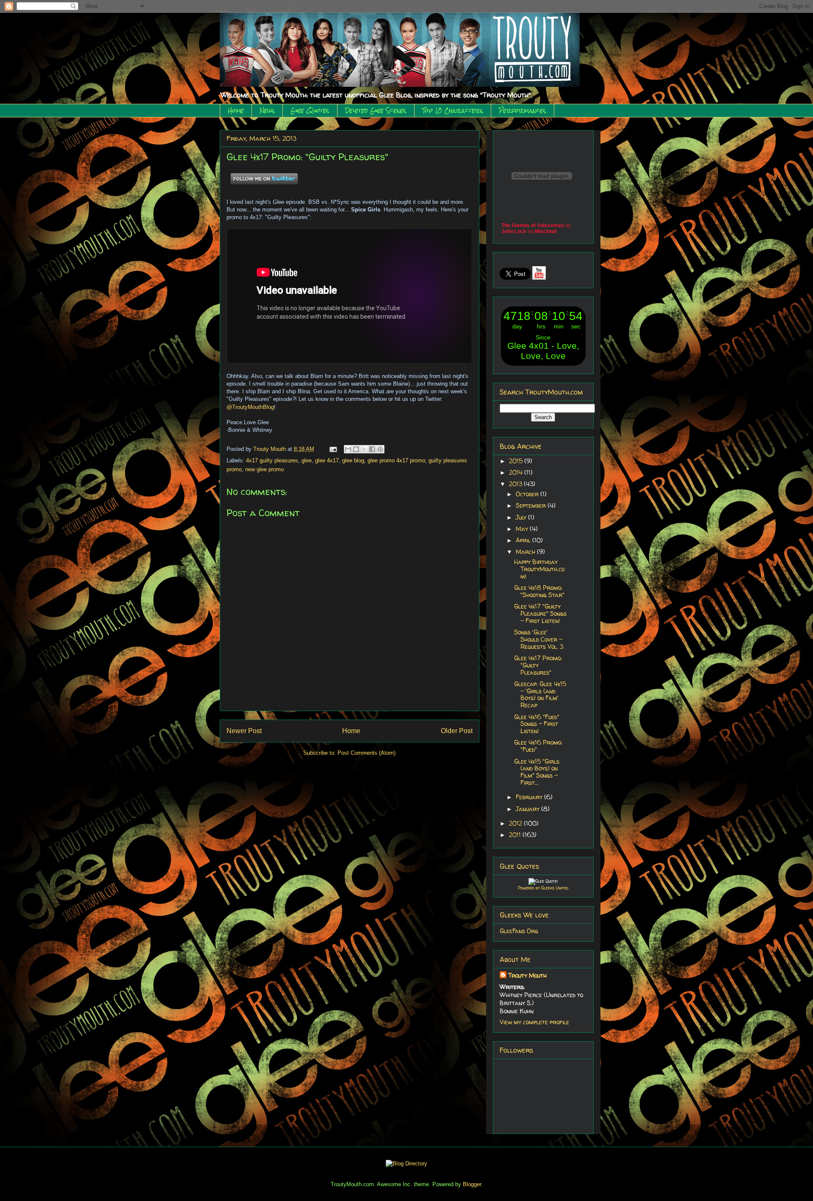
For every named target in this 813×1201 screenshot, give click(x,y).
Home (236, 111)
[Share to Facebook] (372, 449)
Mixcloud (545, 231)
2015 (516, 461)
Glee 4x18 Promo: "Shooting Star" (539, 591)
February (530, 797)
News (267, 111)
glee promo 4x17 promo (396, 460)
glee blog (353, 460)
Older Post (457, 730)
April (524, 540)
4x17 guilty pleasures (272, 460)
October (528, 494)
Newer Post (244, 730)
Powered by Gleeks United (543, 888)
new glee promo (264, 469)
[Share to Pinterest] (380, 449)
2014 (516, 472)
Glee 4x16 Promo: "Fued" (538, 745)
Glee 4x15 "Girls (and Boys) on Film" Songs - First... (536, 772)
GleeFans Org (519, 931)
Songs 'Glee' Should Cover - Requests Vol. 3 (538, 639)
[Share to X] (364, 449)
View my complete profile (534, 1022)
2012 (516, 823)
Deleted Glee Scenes (375, 111)
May (523, 529)
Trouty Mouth (270, 449)
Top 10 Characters (452, 111)
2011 (516, 835)
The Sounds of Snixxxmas (532, 225)
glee (306, 460)
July (522, 517)
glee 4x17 (327, 460)
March (526, 552)
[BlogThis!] (356, 449)
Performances (522, 111)
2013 (516, 484)
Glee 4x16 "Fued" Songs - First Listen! (536, 724)
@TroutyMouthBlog (250, 407)
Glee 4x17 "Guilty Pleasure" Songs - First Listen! (540, 613)
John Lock (513, 231)
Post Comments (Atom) (366, 753)
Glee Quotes (309, 111)
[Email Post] (333, 449)
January (528, 809)
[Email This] (348, 449)
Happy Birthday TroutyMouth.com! (539, 569)
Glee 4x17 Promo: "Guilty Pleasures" (538, 665)
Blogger (472, 1184)
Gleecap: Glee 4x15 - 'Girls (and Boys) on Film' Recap (540, 694)
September (532, 505)
